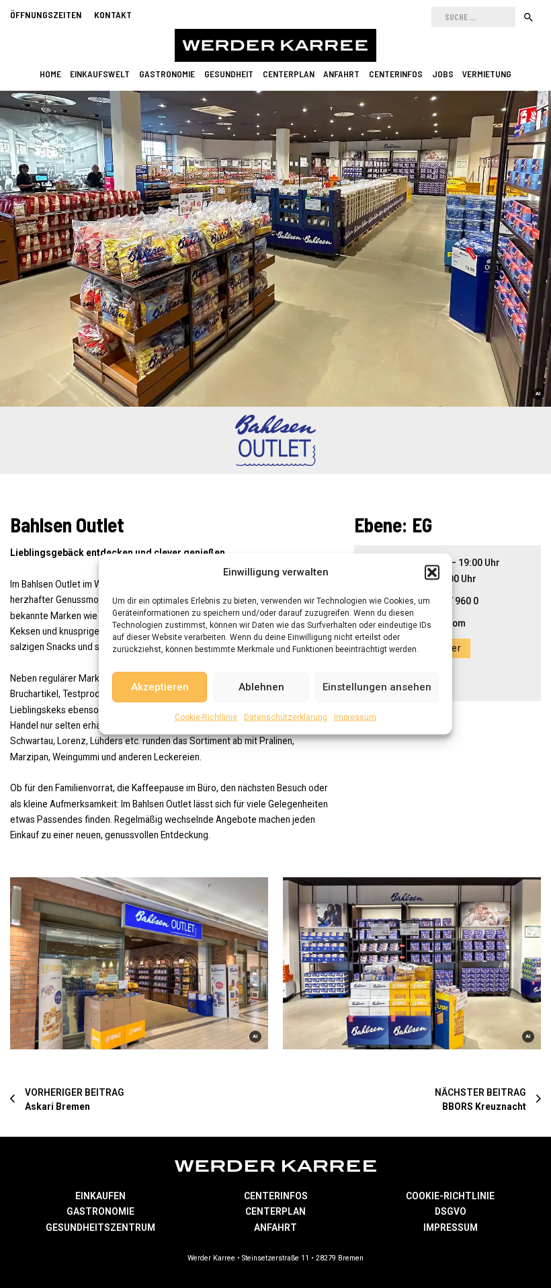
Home (50, 74)
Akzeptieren (160, 687)
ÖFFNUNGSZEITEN (46, 14)
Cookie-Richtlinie (206, 716)
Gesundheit (228, 74)
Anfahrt (341, 74)
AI (538, 394)
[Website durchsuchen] (528, 17)
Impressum (355, 716)
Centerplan (288, 74)
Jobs (443, 74)
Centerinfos (396, 74)
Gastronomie (167, 74)
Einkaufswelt (100, 74)
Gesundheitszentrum (100, 1227)
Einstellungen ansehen (377, 687)
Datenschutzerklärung (285, 716)
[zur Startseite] (275, 45)
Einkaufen (100, 1196)
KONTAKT (113, 14)
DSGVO (450, 1211)
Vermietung (486, 74)
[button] (432, 572)
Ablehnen (261, 687)
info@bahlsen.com (425, 623)
